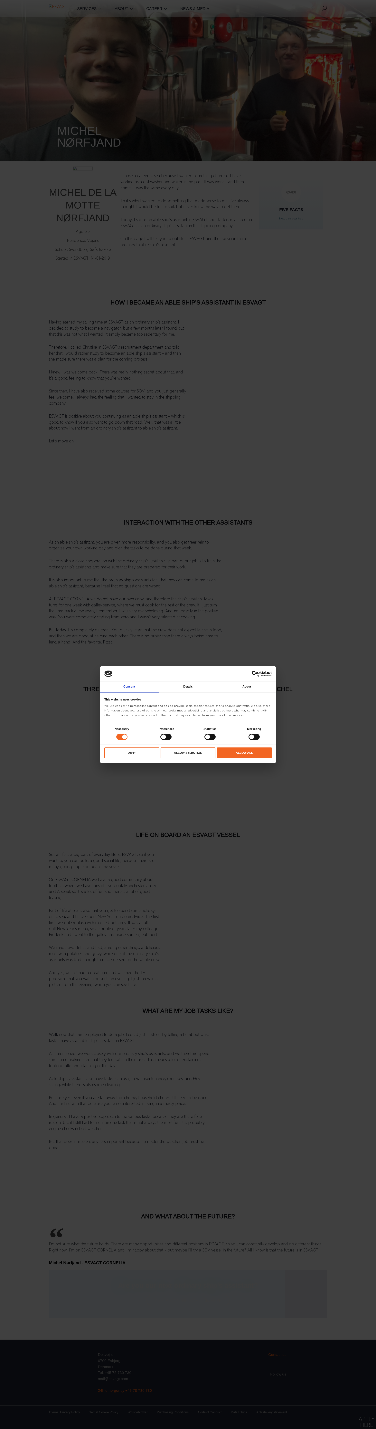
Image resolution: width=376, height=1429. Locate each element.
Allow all (244, 753)
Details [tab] (188, 686)
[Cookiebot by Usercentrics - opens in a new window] (255, 674)
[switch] (166, 737)
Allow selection (188, 753)
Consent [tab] (129, 686)
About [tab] (246, 686)
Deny (132, 753)
